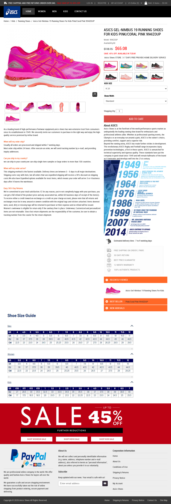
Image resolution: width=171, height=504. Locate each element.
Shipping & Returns (121, 472)
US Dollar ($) (133, 2)
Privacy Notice (119, 477)
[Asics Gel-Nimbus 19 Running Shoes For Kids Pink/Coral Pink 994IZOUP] (12, 107)
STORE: (113, 57)
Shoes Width (109, 95)
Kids (13, 20)
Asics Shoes (109, 57)
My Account (117, 2)
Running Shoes (24, 20)
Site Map (163, 500)
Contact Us (152, 500)
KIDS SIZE (108, 83)
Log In (90, 2)
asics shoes (59, 129)
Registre (102, 2)
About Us (116, 461)
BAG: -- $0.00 (157, 2)
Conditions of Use (120, 466)
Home (28, 11)
